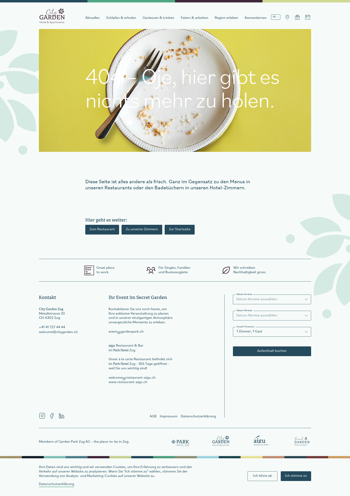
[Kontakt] (287, 17)
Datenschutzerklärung (56, 484)
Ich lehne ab (262, 476)
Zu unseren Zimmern (142, 229)
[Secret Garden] (302, 441)
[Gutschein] (297, 17)
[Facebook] (52, 415)
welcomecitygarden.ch (58, 332)
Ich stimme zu (296, 476)
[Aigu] (261, 441)
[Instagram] (42, 415)
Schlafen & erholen (121, 18)
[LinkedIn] (61, 415)
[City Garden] (221, 441)
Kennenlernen (256, 18)
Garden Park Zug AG (74, 442)
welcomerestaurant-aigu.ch (132, 378)
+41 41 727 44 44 (52, 327)
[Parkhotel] (180, 441)
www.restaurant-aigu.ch (128, 382)
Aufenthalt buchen (272, 351)
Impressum (168, 416)
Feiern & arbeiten (194, 18)
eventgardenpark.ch (126, 332)
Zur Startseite (179, 229)
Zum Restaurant (102, 229)
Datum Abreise (244, 310)
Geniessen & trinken (158, 18)
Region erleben (226, 18)
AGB (153, 416)
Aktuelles (92, 18)
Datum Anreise (244, 294)
